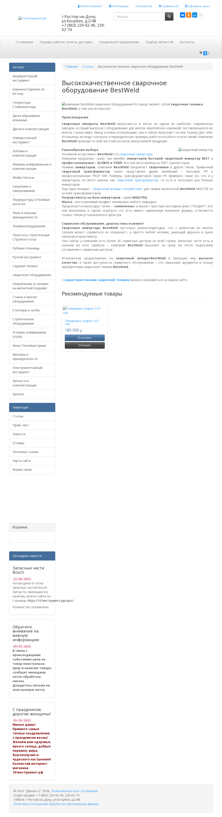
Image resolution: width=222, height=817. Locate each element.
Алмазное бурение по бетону (29, 91)
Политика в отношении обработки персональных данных (55, 804)
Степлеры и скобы (26, 310)
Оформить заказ (199, 6)
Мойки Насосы (23, 177)
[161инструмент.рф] (32, 18)
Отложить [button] (84, 345)
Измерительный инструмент (24, 140)
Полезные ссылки (25, 452)
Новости (19, 434)
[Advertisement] (30, 500)
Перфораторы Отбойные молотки (31, 202)
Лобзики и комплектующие (25, 153)
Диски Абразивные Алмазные (26, 118)
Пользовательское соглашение (74, 791)
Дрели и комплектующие (31, 129)
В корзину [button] (84, 338)
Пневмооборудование (29, 226)
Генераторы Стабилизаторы (24, 104)
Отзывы (18, 443)
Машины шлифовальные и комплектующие (32, 166)
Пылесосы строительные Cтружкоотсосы (31, 237)
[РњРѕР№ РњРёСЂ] (194, 15)
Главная (71, 66)
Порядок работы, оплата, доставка (66, 42)
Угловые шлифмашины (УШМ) (29, 334)
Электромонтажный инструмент (27, 370)
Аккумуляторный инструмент (25, 78)
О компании (24, 42)
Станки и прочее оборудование (25, 299)
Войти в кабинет (91, 6)
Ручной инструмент (27, 257)
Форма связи (22, 469)
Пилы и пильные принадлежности (25, 215)
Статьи (18, 416)
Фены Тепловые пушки (29, 345)
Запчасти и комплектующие (25, 383)
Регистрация (119, 6)
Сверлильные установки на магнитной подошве (30, 286)
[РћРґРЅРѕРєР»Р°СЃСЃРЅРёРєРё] (188, 15)
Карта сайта (22, 461)
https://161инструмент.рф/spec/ (51, 600)
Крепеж (18, 394)
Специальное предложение (119, 42)
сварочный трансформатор (137, 180)
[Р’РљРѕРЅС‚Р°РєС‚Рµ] (182, 15)
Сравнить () (169, 6)
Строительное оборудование (23, 321)
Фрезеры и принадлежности (25, 356)
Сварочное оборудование (32, 275)
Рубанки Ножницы (26, 248)
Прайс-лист (21, 425)
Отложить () (143, 6)
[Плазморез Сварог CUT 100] (85, 310)
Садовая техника (25, 266)
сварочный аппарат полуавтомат (118, 189)
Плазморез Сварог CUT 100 (82, 322)
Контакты (187, 42)
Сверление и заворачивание (24, 188)
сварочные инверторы (136, 154)
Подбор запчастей (159, 42)
